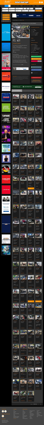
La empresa (14, 411)
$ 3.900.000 (22, 259)
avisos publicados (34, 54)
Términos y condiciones (16, 413)
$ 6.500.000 (15, 162)
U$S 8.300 (37, 217)
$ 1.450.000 (37, 162)
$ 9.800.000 (30, 150)
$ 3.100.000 (37, 115)
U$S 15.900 (30, 400)
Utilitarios (24, 411)
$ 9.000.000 (15, 377)
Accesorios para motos (32, 410)
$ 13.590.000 (38, 245)
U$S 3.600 (37, 174)
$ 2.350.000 (22, 202)
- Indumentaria (38, 414)
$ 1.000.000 (22, 353)
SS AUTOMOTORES (16, 339)
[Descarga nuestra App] (3, 416)
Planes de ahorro (24, 416)
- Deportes (38, 413)
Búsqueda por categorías (16, 416)
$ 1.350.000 (30, 353)
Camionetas (24, 412)
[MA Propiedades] (6, 189)
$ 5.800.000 (22, 150)
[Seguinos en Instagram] (40, 2)
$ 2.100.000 (15, 150)
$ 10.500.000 (38, 231)
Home (14, 410)
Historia (14, 415)
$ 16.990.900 (23, 400)
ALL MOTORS (31, 299)
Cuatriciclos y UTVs (25, 415)
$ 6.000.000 (23, 188)
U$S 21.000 (30, 301)
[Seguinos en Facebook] (42, 2)
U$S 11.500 (22, 127)
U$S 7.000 (29, 231)
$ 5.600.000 (22, 245)
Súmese (14, 412)
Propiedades (31, 411)
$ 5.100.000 (22, 287)
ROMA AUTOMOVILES (30, 186)
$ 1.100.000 (30, 162)
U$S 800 (15, 353)
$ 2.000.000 (30, 365)
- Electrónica (31, 418)
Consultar (29, 188)
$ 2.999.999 (15, 115)
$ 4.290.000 (15, 301)
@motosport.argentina (35, 52)
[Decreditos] (6, 204)
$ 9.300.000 (30, 245)
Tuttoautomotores (16, 299)
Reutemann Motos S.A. (30, 200)
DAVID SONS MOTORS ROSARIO (30, 214)
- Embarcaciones (31, 413)
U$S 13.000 (15, 127)
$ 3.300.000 (37, 353)
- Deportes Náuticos (32, 414)
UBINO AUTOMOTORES (16, 284)
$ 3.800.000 (30, 287)
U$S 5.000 (22, 301)
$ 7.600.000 (30, 259)
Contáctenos (14, 418)
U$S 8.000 (37, 188)
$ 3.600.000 (37, 365)
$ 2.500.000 (15, 365)
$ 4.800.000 (38, 127)
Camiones (24, 413)
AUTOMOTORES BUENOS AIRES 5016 (38, 325)
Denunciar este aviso (36, 77)
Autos (23, 410)
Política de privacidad (15, 417)
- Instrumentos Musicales (39, 415)
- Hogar (37, 411)
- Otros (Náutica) (31, 415)
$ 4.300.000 (15, 217)
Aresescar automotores (30, 325)
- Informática (38, 410)
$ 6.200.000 (23, 174)
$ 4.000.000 (38, 150)
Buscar (38, 10)
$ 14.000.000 (15, 287)
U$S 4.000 (29, 174)
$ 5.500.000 (15, 174)
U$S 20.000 (30, 217)
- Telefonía (31, 417)
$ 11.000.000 (15, 245)
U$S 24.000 (22, 231)
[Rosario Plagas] (6, 107)
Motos (21, 20)
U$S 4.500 (15, 188)
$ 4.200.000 (23, 115)
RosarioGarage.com (16, 20)
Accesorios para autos (25, 418)
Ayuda (14, 414)
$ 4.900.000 (30, 115)
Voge (23, 20)
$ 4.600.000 (23, 162)
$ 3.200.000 (22, 217)
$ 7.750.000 (15, 400)
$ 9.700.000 (30, 202)
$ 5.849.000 (15, 202)
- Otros (37, 416)
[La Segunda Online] (36, 61)
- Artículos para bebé (39, 412)
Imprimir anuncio (35, 72)
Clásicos (23, 417)
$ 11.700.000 (37, 259)
